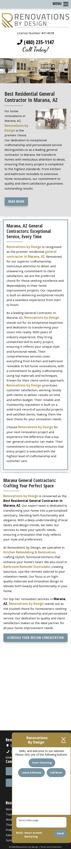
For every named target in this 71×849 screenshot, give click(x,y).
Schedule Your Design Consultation (35, 637)
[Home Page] (35, 25)
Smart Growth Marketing (33, 834)
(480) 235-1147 (38, 42)
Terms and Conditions (51, 847)
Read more (16, 201)
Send (60, 833)
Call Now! (56, 772)
